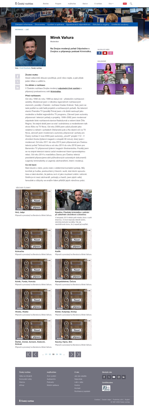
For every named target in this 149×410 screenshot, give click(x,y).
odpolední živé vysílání (69, 88)
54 (57, 354)
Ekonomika (40, 24)
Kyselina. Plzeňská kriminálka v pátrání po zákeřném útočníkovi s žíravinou (72, 213)
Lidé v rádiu (78, 382)
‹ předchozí (35, 354)
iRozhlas (46, 3)
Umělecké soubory (119, 24)
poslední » (78, 354)
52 (50, 354)
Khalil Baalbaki (24, 68)
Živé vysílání (51, 376)
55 (61, 354)
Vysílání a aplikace (55, 24)
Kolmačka (19, 251)
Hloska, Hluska (21, 312)
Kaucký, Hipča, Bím (63, 342)
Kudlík (58, 251)
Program (58, 3)
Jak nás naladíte (80, 376)
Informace (19, 29)
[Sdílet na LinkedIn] (17, 87)
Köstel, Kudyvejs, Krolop (66, 312)
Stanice (85, 3)
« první (29, 354)
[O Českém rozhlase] (74, 14)
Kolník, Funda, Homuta (25, 281)
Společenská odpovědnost (78, 24)
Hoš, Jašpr (20, 212)
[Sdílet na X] (17, 81)
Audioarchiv (51, 379)
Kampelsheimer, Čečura (65, 281)
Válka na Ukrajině (25, 376)
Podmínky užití (118, 399)
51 (46, 354)
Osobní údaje (106, 399)
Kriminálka (85, 51)
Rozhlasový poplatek (82, 391)
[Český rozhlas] (24, 3)
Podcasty (50, 382)
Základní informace (23, 24)
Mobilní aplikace (53, 385)
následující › (71, 354)
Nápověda (78, 379)
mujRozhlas (72, 3)
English (127, 399)
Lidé (27, 29)
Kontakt (77, 388)
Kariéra (77, 385)
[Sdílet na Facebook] (17, 76)
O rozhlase (98, 3)
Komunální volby (25, 379)
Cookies (97, 399)
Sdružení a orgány (101, 24)
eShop (21, 385)
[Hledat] (131, 3)
